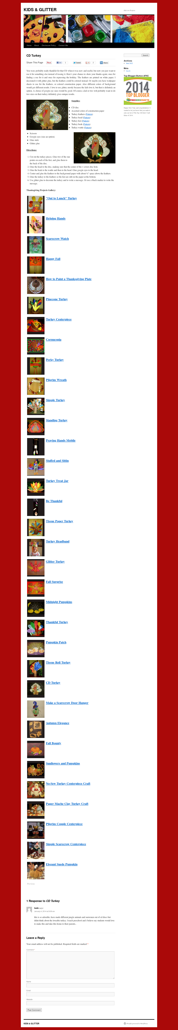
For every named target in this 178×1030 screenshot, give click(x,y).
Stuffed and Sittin (57, 460)
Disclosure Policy (49, 45)
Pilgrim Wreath (56, 379)
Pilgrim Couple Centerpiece (64, 823)
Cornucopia (53, 339)
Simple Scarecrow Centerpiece (66, 844)
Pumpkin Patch (56, 642)
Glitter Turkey (55, 561)
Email (28, 990)
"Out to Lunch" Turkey (61, 198)
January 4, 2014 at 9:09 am (44, 911)
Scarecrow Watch (57, 238)
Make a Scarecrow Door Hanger (67, 702)
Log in (128, 71)
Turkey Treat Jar (57, 480)
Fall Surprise (54, 581)
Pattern (89, 114)
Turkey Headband (57, 541)
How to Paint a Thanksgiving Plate (69, 279)
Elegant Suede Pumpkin (61, 864)
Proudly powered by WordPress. (137, 1023)
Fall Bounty (53, 743)
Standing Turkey (56, 420)
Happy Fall (53, 258)
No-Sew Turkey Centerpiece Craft (68, 783)
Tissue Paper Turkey (59, 521)
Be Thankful (54, 501)
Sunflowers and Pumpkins (63, 763)
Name (28, 981)
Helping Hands (55, 218)
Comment (30, 949)
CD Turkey (53, 682)
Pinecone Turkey (57, 299)
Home (29, 45)
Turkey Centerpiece (59, 319)
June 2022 (129, 63)
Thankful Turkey (57, 622)
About (36, 45)
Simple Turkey (55, 400)
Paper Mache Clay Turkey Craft (67, 803)
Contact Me (63, 45)
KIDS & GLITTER (40, 9)
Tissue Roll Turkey (58, 662)
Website (29, 999)
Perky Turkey (55, 359)
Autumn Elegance (57, 723)
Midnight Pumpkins (59, 601)
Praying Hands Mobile (61, 440)
